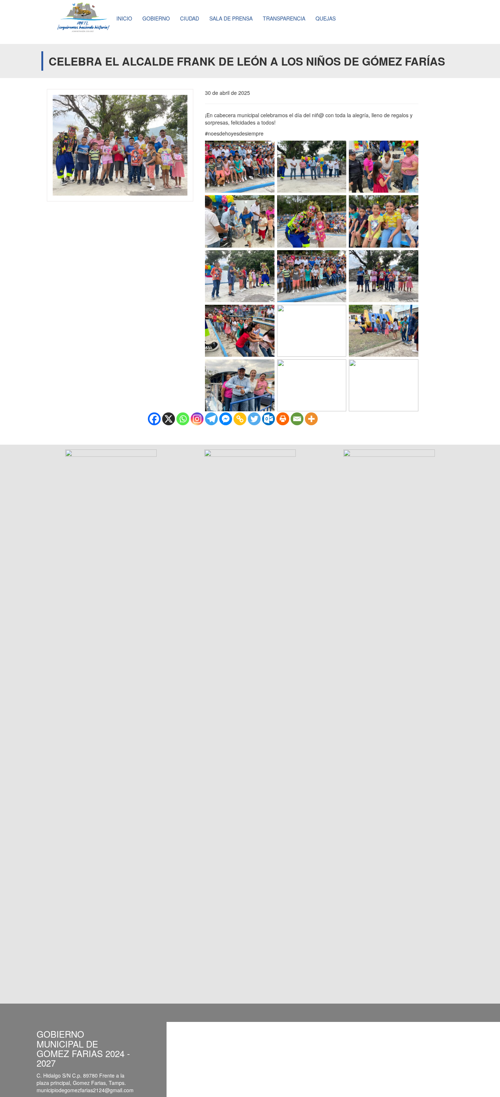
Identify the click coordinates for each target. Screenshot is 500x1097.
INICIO (124, 18)
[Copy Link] (240, 418)
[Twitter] (254, 418)
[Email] (297, 418)
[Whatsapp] (182, 418)
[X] (168, 418)
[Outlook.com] (268, 418)
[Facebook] (154, 418)
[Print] (282, 418)
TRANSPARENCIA (284, 18)
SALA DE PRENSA (231, 18)
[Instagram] (197, 418)
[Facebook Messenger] (225, 418)
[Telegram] (211, 418)
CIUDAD (189, 18)
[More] (311, 418)
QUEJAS (326, 18)
